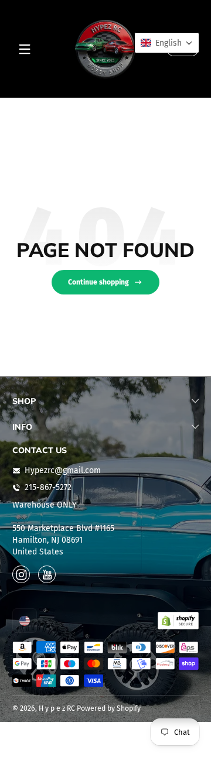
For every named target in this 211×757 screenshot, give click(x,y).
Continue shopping (98, 282)
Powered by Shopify (109, 708)
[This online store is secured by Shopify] (178, 620)
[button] (24, 620)
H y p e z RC (57, 708)
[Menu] (24, 49)
